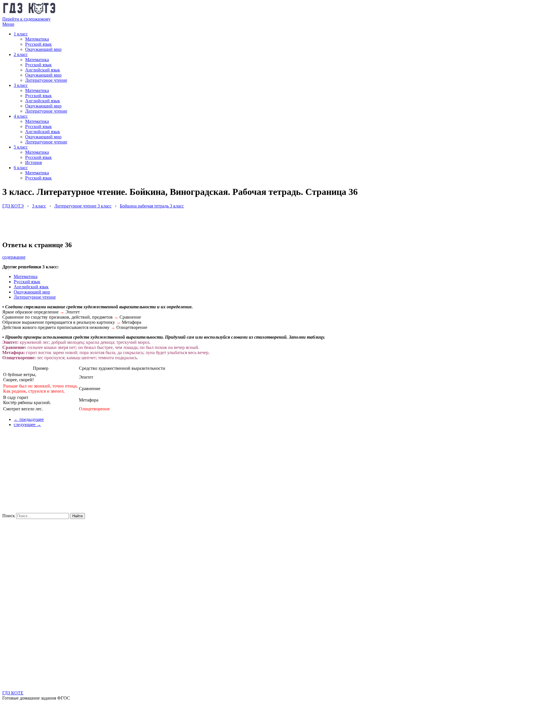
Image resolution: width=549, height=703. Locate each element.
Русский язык (38, 44)
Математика (37, 39)
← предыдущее (29, 419)
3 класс (21, 85)
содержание (13, 257)
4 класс (21, 116)
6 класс (21, 167)
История (33, 162)
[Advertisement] (106, 221)
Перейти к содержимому (26, 19)
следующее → (27, 424)
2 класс (21, 54)
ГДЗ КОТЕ (12, 692)
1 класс (21, 33)
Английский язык (42, 69)
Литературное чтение (46, 80)
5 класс (21, 147)
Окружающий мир (43, 49)
